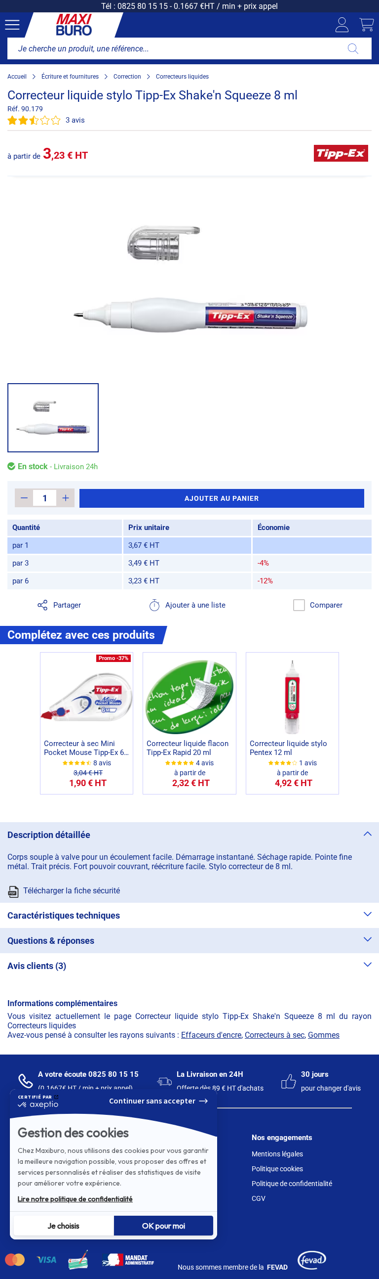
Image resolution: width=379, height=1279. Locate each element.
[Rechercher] (353, 48)
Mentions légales (277, 1154)
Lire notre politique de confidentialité (75, 1198)
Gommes (324, 1035)
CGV (258, 1198)
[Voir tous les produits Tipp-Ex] (341, 153)
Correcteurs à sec (274, 1035)
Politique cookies (277, 1169)
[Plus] (65, 497)
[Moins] (24, 497)
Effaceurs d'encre (211, 1035)
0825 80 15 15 (142, 6)
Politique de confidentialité (292, 1184)
